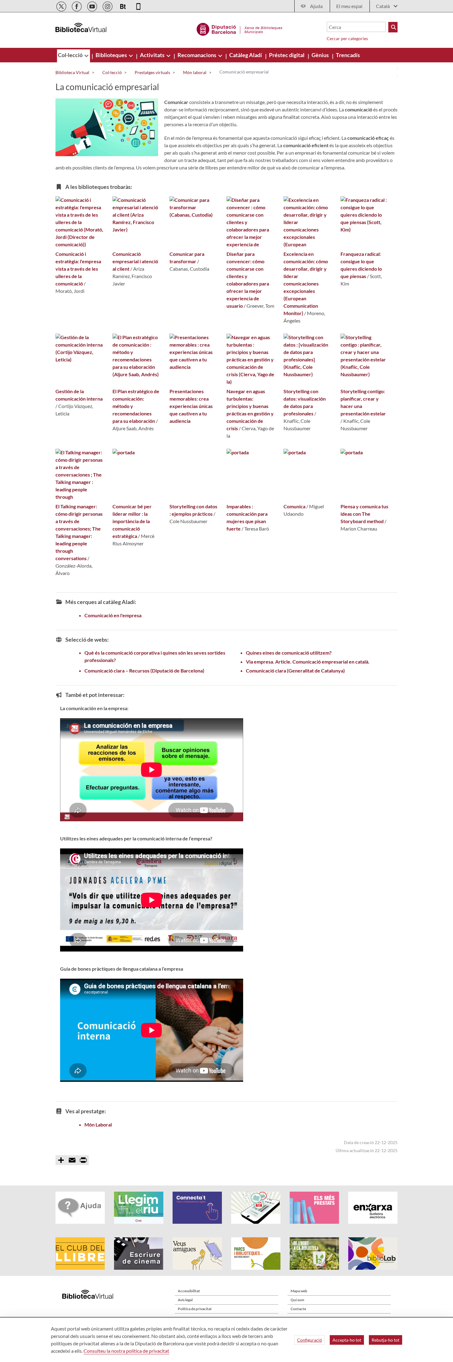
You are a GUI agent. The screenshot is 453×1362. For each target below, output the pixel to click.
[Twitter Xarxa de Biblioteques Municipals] (61, 5)
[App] (138, 5)
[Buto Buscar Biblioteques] (393, 27)
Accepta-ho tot (347, 1340)
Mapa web (299, 1291)
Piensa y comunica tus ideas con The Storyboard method (364, 513)
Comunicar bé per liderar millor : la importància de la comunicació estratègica (132, 521)
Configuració (309, 1340)
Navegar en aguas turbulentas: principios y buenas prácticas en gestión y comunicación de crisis (250, 409)
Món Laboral (98, 1124)
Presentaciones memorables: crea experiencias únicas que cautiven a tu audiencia (191, 406)
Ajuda (316, 6)
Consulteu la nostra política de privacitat (126, 1351)
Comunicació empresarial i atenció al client (135, 261)
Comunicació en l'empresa (112, 615)
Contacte (298, 1308)
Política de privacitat (195, 1308)
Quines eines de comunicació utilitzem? (289, 653)
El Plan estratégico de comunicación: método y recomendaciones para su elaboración (135, 406)
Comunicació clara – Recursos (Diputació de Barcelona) (144, 670)
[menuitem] (71, 55)
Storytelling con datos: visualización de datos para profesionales (305, 402)
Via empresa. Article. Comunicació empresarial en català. (307, 661)
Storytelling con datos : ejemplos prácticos (193, 510)
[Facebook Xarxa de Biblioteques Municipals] (77, 5)
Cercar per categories (347, 38)
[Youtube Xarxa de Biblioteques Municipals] (92, 5)
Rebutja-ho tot (385, 1340)
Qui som (297, 1299)
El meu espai (349, 6)
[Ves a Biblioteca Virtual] (240, 28)
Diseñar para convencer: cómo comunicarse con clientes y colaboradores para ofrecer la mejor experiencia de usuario (247, 280)
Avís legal (185, 1299)
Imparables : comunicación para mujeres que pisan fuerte (246, 517)
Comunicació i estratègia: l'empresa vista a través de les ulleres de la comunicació (78, 268)
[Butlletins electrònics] (123, 5)
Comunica (295, 506)
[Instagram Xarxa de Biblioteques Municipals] (108, 5)
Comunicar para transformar (186, 257)
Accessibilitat (189, 1291)
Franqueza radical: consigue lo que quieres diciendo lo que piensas (361, 265)
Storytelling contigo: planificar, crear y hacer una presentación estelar (363, 402)
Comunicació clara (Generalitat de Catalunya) (295, 670)
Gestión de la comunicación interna (79, 395)
